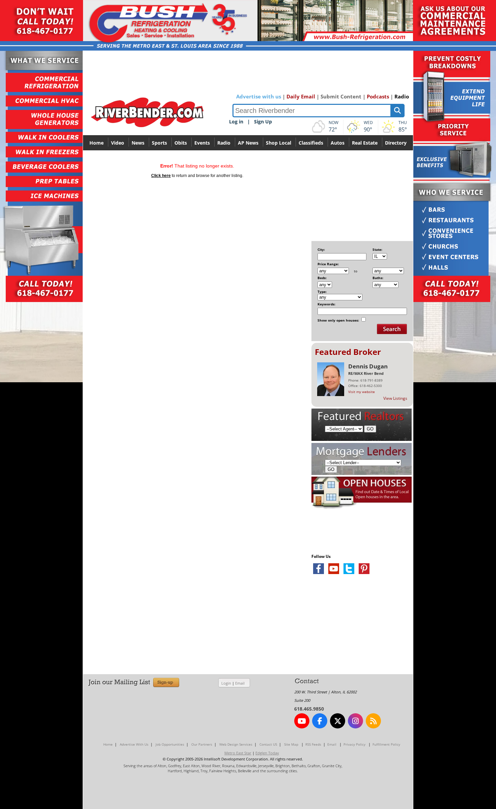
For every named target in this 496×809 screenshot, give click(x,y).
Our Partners (201, 744)
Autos (338, 143)
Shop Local (278, 143)
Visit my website (361, 391)
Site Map (291, 744)
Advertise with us (258, 96)
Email (240, 683)
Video (117, 143)
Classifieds (311, 143)
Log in (236, 121)
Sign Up (263, 121)
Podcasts (378, 96)
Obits (180, 143)
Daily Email (300, 96)
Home (96, 143)
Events (202, 143)
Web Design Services (235, 744)
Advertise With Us (134, 744)
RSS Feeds (313, 744)
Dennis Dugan (368, 366)
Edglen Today (267, 752)
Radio (401, 96)
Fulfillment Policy (386, 744)
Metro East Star (237, 752)
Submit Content (341, 96)
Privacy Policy (354, 744)
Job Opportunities (170, 744)
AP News (248, 143)
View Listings (395, 398)
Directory (396, 143)
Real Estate (365, 143)
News (138, 143)
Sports (159, 143)
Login (226, 683)
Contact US (268, 744)
